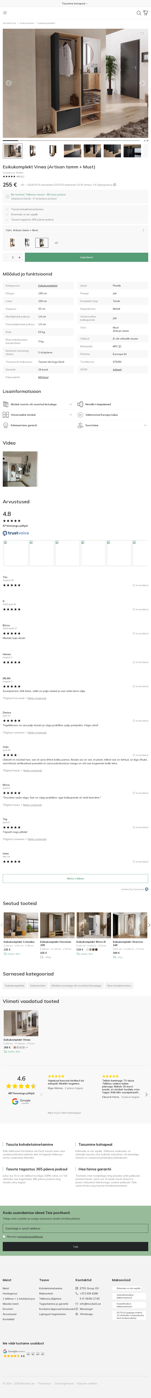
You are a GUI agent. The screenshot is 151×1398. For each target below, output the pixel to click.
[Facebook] (120, 1383)
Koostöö (8, 1309)
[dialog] (38, 196)
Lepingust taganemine (52, 1314)
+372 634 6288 (89, 1293)
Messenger (86, 1309)
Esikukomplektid (46, 23)
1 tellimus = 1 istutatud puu (19, 1298)
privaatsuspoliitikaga (30, 1236)
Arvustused (9, 1314)
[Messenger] (139, 1383)
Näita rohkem (75, 878)
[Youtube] (132, 1383)
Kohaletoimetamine (50, 1288)
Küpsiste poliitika (87, 1383)
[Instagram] (126, 1383)
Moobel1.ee (9, 23)
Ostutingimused (64, 1383)
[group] (16, 553)
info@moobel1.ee (90, 1303)
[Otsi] (139, 13)
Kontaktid (8, 1319)
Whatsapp (86, 1314)
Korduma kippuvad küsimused (57, 1309)
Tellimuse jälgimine (50, 1298)
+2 (26, 1047)
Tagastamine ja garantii (53, 1303)
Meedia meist (11, 1303)
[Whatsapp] (145, 1383)
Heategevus (10, 1293)
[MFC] (119, 346)
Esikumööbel (27, 23)
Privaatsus (44, 1383)
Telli (75, 1246)
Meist (6, 1288)
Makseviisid (46, 1293)
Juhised (117, 369)
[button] (75, 3)
